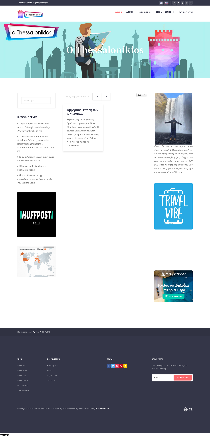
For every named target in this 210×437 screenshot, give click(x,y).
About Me (21, 366)
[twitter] (178, 3)
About (129, 12)
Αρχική (119, 12)
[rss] (191, 3)
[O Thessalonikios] (30, 13)
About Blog (22, 370)
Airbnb (49, 370)
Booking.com (53, 366)
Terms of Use (23, 390)
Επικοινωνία (186, 12)
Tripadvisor (52, 380)
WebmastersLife (102, 409)
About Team (22, 380)
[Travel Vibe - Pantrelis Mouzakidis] (173, 206)
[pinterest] (186, 3)
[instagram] (182, 3)
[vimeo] (117, 366)
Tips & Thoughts (165, 12)
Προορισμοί (144, 12)
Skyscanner (52, 376)
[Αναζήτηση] (97, 96)
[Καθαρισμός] (106, 96)
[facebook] (174, 3)
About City (21, 376)
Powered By (188, 409)
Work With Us (22, 386)
